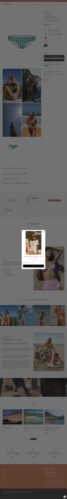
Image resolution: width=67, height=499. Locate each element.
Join (33, 266)
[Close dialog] (44, 231)
